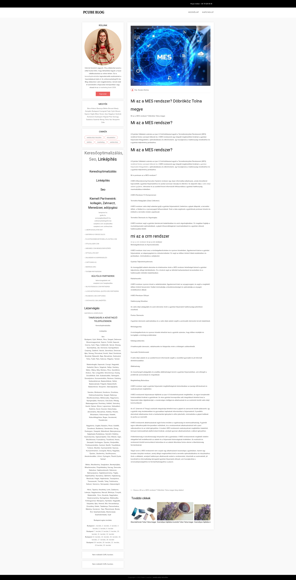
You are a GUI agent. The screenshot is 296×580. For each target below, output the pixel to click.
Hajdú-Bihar (94, 114)
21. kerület (115, 542)
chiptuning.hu (91, 262)
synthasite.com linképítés (95, 300)
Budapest (95, 111)
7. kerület (97, 531)
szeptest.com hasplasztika (103, 283)
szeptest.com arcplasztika (103, 224)
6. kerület (109, 528)
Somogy (116, 117)
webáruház (114, 142)
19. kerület (98, 542)
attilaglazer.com (92, 244)
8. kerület (105, 531)
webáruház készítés (94, 137)
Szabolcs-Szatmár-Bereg (95, 119)
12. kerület (110, 534)
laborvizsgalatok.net (94, 230)
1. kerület (97, 526)
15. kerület (114, 537)
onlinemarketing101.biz (102, 221)
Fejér (109, 111)
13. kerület (96, 537)
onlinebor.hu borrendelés (96, 257)
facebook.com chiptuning (95, 296)
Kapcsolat (208, 12)
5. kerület (102, 528)
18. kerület (110, 540)
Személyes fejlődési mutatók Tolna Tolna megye (175, 522)
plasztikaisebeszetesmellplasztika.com (101, 239)
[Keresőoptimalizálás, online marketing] (93, 15)
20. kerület (106, 542)
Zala (103, 122)
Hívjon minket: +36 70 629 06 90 (201, 4)
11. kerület (101, 534)
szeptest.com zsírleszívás (103, 226)
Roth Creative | (154, 577)
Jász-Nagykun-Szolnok (113, 114)
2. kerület (105, 526)
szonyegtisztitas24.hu (103, 218)
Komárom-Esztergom (95, 117)
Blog (106, 68)
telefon (89, 142)
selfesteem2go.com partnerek (97, 286)
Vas (110, 119)
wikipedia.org (90, 267)
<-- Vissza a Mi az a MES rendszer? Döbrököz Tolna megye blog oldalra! (157, 490)
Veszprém (116, 119)
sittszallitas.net (92, 253)
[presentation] (207, 512)
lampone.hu (103, 212)
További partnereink (93, 271)
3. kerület (113, 526)
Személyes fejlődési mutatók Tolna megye (210, 522)
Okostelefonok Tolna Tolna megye (143, 522)
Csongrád (103, 111)
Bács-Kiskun (92, 108)
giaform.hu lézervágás (93, 313)
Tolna (107, 119)
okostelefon (111, 137)
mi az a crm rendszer (138, 242)
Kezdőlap (193, 12)
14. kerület (105, 537)
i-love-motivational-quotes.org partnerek (102, 291)
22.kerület (98, 545)
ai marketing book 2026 (107, 87)
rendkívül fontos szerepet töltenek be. (145, 164)
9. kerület (112, 531)
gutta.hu (103, 215)
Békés (105, 108)
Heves (102, 114)
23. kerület (107, 545)
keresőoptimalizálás (92, 76)
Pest (111, 117)
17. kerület (101, 540)
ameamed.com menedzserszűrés (98, 248)
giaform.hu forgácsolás (95, 234)
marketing (101, 142)
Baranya (100, 108)
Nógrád (106, 117)
